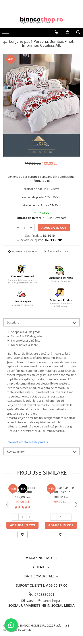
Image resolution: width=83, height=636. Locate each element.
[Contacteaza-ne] (57, 32)
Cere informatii (57, 251)
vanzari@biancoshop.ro (44, 600)
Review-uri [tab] (16, 451)
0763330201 (44, 594)
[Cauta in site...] (78, 32)
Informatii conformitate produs (27, 442)
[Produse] (6, 33)
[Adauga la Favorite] (22, 534)
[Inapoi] (3, 43)
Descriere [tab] (13, 322)
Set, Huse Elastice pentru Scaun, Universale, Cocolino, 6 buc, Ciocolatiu (22, 490)
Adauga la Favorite (24, 251)
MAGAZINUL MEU (39, 558)
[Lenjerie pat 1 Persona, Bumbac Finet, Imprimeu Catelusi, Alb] (41, 105)
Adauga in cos (53, 228)
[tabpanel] (41, 105)
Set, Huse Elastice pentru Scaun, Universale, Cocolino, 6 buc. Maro (61, 490)
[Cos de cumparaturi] (67, 32)
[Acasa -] (41, 20)
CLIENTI (39, 567)
